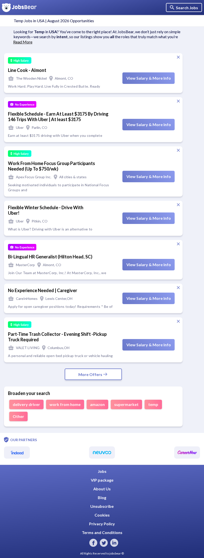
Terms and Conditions (102, 532)
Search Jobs (187, 7)
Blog (102, 497)
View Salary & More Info (148, 78)
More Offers (90, 374)
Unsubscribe (102, 506)
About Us (102, 488)
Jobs (102, 471)
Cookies (102, 515)
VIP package (102, 480)
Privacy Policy (102, 523)
